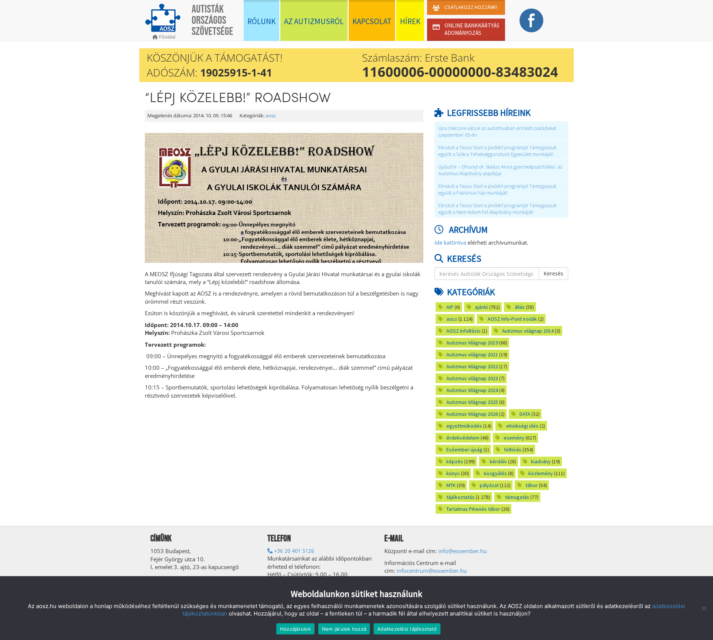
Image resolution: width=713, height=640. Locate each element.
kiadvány (541, 461)
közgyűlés (495, 473)
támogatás (517, 497)
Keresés (553, 273)
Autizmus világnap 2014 (528, 330)
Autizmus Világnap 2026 (472, 414)
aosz (271, 115)
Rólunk (261, 21)
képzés (454, 461)
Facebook (531, 20)
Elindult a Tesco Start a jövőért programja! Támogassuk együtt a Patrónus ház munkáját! (497, 189)
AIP (449, 307)
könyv (453, 473)
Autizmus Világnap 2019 (472, 342)
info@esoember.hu (462, 551)
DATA (525, 414)
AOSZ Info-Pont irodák (512, 319)
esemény (514, 437)
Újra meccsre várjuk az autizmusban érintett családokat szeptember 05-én (497, 131)
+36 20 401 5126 (293, 550)
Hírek (410, 21)
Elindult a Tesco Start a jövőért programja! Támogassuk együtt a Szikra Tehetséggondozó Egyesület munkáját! (497, 150)
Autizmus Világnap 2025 (472, 402)
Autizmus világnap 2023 (472, 378)
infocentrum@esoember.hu (432, 570)
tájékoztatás (460, 497)
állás (520, 307)
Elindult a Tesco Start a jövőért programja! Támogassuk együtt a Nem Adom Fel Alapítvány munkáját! (497, 208)
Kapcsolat (371, 21)
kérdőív (498, 461)
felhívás (512, 449)
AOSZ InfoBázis (463, 330)
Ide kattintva (450, 242)
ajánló (481, 307)
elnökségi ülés (522, 425)
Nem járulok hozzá (344, 629)
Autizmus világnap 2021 (472, 354)
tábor (531, 485)
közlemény (540, 473)
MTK (451, 485)
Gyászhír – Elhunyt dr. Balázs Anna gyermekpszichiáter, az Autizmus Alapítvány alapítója (500, 170)
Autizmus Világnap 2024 (472, 390)
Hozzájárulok (295, 629)
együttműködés (464, 425)
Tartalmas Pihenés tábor (473, 509)
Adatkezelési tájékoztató (407, 629)
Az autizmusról (314, 21)
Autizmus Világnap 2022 (472, 366)
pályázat (489, 485)
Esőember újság (464, 449)
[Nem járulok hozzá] (703, 608)
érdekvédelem (462, 437)
